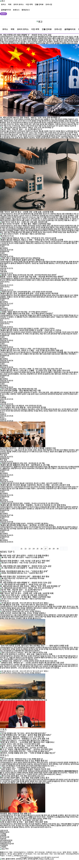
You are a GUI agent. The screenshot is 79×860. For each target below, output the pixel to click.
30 (58, 549)
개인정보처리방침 (6, 840)
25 (37, 549)
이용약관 (3, 838)
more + (3, 731)
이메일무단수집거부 (7, 843)
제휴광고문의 (4, 832)
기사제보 (3, 833)
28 (50, 549)
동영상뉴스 (26, 9)
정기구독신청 (4, 837)
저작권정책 (4, 845)
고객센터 (3, 847)
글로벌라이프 (6, 9)
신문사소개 (4, 830)
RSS (7, 848)
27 (45, 549)
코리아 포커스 (18, 4)
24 (33, 549)
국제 (9, 4)
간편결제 (3, 835)
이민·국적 (29, 4)
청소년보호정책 (5, 842)
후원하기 (3, 14)
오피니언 (48, 4)
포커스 (3, 4)
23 (29, 549)
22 (25, 549)
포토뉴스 (16, 9)
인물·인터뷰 (39, 4)
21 (21, 549)
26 (41, 549)
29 (54, 549)
